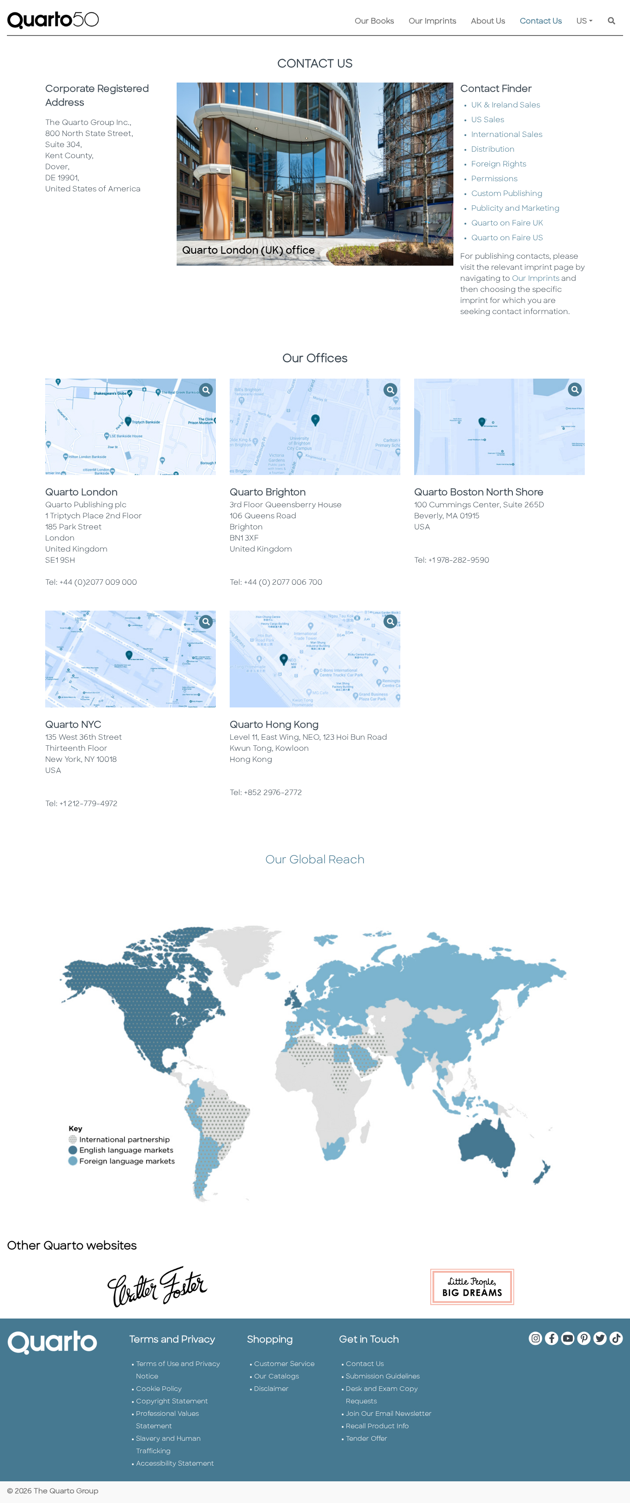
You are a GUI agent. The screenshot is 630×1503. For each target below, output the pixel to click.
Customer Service (284, 1364)
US (582, 21)
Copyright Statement (172, 1401)
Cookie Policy (159, 1389)
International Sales (506, 135)
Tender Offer (366, 1439)
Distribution (493, 150)
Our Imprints (432, 21)
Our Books (374, 21)
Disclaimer (271, 1389)
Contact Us (541, 21)
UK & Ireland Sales (505, 105)
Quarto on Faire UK (507, 223)
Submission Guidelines (383, 1376)
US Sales (487, 120)
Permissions (494, 179)
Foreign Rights (498, 164)
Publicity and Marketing (515, 209)
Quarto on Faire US (507, 238)
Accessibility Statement (175, 1464)
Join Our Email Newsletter (389, 1414)
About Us (488, 21)
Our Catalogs (276, 1376)
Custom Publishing (506, 194)
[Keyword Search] (611, 22)
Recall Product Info (377, 1426)
